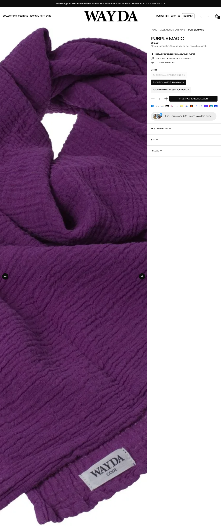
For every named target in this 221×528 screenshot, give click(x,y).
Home (154, 30)
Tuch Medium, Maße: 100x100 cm (171, 89)
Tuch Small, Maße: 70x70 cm (169, 76)
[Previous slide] (5, 276)
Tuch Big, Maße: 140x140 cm (168, 82)
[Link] (110, 3)
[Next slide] (142, 276)
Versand (174, 46)
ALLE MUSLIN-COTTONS (172, 30)
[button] (200, 16)
